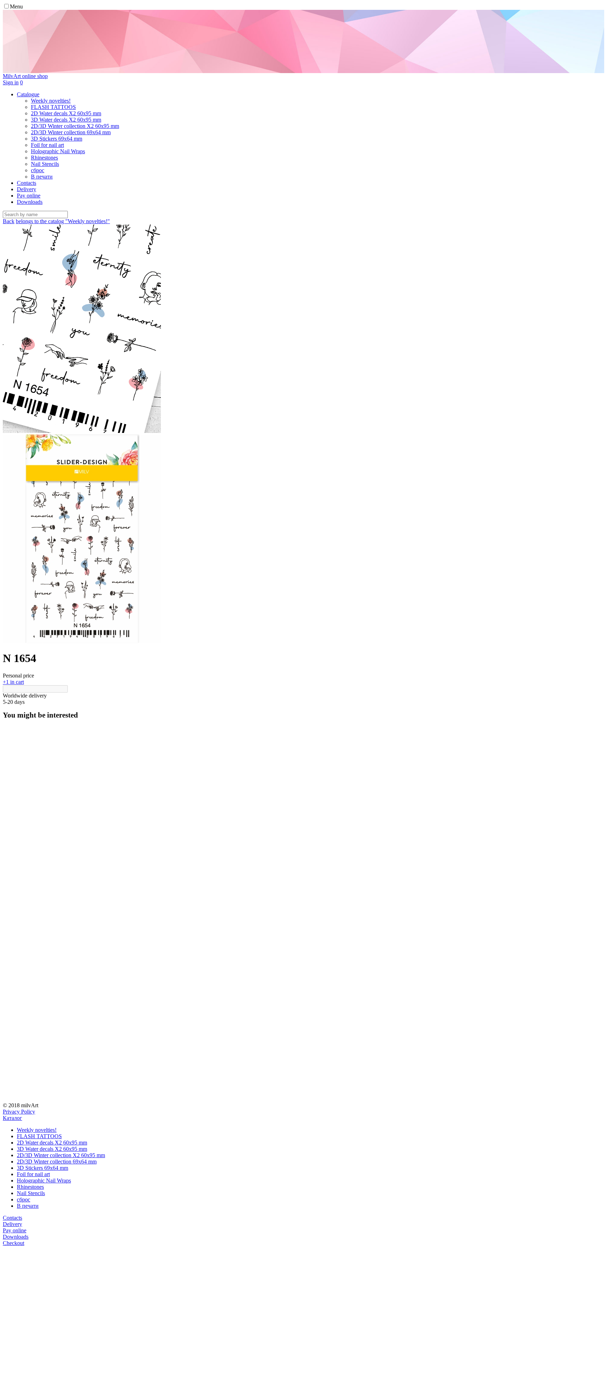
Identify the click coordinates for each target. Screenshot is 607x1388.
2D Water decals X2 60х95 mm (52, 1143)
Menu (16, 6)
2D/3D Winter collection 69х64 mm (57, 1162)
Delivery (26, 189)
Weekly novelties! (37, 1130)
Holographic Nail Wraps (44, 1180)
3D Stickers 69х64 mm (42, 1168)
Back (8, 221)
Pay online (28, 196)
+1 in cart (13, 682)
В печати (28, 1206)
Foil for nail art (33, 1174)
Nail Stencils (31, 1193)
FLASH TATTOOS (39, 1136)
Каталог (12, 1118)
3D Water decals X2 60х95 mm (52, 1149)
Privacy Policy (19, 1112)
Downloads (30, 202)
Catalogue (28, 94)
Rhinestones (30, 1187)
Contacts (26, 183)
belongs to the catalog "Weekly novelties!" (63, 221)
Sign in (11, 82)
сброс (23, 1199)
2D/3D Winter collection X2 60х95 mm (61, 1155)
